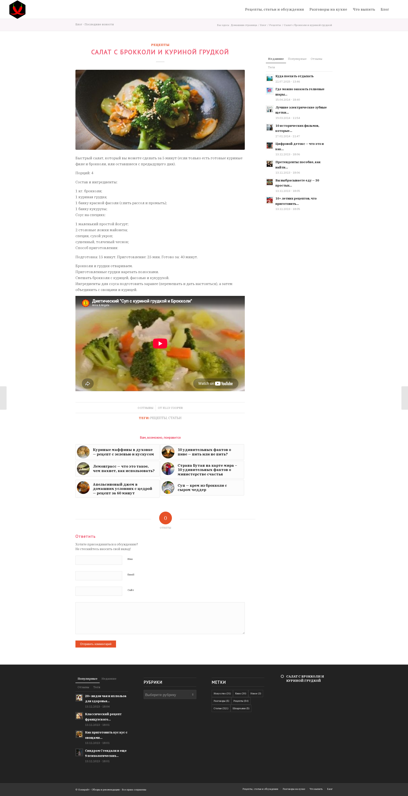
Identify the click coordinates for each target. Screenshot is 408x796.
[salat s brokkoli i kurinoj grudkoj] (160, 110)
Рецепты (160, 45)
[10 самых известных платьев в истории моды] (3, 398)
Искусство (222, 693)
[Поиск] (396, 9)
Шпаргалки (240, 708)
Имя (130, 559)
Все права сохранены (134, 789)
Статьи (174, 418)
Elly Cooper (173, 408)
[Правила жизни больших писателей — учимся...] (404, 398)
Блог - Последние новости (94, 24)
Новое (255, 693)
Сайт (131, 590)
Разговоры (221, 700)
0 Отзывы (145, 408)
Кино (240, 693)
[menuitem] (274, 9)
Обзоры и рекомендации (106, 789)
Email (131, 574)
